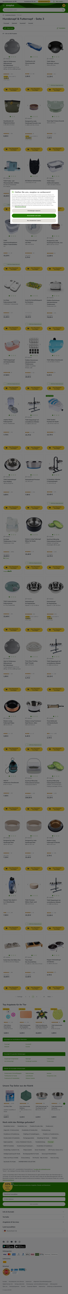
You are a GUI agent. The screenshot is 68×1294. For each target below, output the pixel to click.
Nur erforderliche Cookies (34, 220)
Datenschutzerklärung (20, 206)
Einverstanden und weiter (34, 215)
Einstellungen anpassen (34, 210)
